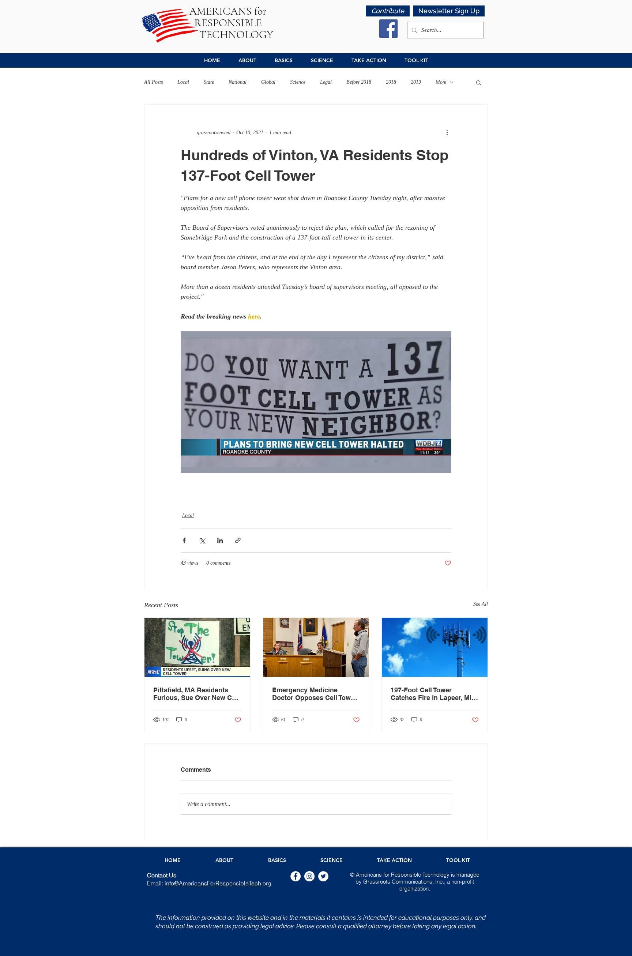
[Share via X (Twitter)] (202, 540)
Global (268, 82)
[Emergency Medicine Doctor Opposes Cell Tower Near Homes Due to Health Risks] (316, 647)
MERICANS (221, 11)
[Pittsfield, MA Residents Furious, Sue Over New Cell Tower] (197, 647)
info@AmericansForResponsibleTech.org (218, 883)
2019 (416, 82)
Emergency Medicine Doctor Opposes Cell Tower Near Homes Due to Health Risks (314, 693)
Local (183, 82)
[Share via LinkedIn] (220, 540)
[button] (449, 10)
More (441, 82)
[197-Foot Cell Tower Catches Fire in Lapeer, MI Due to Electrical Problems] (435, 647)
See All (480, 604)
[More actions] (447, 132)
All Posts (153, 82)
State (209, 82)
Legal (326, 82)
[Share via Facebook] (184, 540)
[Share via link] (237, 540)
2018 (391, 82)
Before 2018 (358, 82)
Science (297, 82)
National (238, 82)
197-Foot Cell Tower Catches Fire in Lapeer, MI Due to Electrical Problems (432, 693)
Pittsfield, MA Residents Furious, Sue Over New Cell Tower (196, 693)
